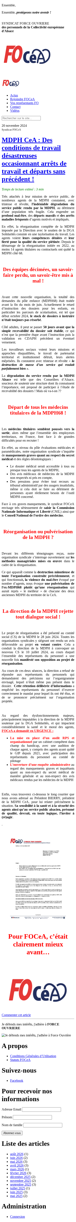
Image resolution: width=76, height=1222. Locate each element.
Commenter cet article (16, 1015)
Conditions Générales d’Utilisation (33, 1056)
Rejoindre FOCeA (22, 99)
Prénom (7, 1117)
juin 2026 (16, 1158)
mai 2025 (16, 1196)
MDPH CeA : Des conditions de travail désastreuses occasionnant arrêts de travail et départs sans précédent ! (34, 159)
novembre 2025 (20, 1180)
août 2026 (16, 1154)
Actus (14, 95)
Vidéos (14, 110)
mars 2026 (17, 1169)
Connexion (17, 1216)
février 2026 (18, 1173)
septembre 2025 (20, 1184)
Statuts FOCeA (20, 1060)
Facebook (16, 1080)
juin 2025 (16, 1192)
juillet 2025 (17, 1188)
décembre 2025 (20, 1177)
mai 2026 (16, 1161)
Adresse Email (11, 1109)
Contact (15, 107)
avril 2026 (17, 1165)
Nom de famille (12, 1125)
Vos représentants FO (24, 103)
